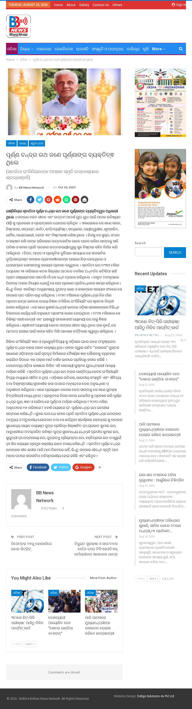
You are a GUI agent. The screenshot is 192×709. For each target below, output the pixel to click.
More (157, 49)
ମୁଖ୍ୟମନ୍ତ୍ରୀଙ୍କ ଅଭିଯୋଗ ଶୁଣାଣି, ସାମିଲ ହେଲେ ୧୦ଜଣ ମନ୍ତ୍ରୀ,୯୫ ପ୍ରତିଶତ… (160, 525)
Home (58, 5)
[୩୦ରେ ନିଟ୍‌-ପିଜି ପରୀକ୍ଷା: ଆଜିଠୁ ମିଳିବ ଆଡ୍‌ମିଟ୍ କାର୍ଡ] (27, 601)
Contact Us (101, 5)
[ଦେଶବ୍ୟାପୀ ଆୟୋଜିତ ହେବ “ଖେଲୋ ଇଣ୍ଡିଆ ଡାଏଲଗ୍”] (64, 601)
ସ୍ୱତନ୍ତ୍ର (36, 143)
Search (140, 243)
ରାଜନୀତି (82, 49)
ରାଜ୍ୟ (22, 143)
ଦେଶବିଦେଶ (64, 49)
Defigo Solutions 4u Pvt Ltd (155, 696)
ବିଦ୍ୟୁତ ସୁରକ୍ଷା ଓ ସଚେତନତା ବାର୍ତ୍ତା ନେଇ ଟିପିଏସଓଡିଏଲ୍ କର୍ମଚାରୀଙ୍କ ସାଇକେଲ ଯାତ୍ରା (96, 548)
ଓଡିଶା (12, 49)
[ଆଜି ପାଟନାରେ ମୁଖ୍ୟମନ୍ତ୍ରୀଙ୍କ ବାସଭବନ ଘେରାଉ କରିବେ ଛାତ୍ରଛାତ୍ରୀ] (101, 601)
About (71, 5)
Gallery (84, 5)
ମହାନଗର (44, 49)
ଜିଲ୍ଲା (25, 49)
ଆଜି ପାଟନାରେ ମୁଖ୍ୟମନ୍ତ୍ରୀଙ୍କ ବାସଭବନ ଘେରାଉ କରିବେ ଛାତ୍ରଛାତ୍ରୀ (159, 429)
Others (117, 5)
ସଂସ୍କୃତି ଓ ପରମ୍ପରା (108, 49)
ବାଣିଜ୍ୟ (133, 49)
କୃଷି (146, 49)
